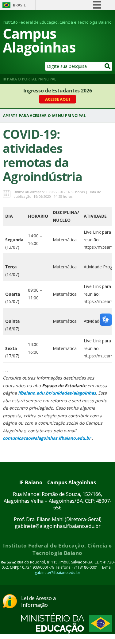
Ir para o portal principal (29, 79)
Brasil (19, 5)
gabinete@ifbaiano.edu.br (57, 572)
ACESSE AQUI (57, 99)
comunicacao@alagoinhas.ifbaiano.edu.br (47, 438)
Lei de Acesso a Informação (38, 601)
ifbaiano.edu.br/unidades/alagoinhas (57, 393)
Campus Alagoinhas (39, 40)
